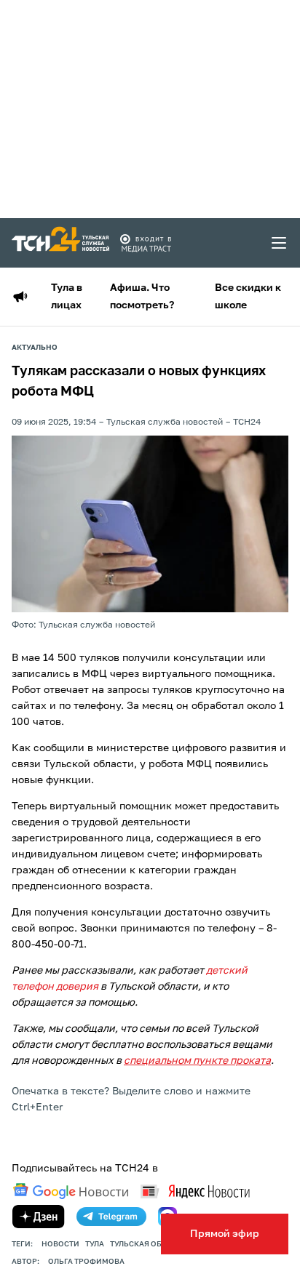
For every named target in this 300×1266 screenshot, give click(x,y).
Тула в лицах (66, 297)
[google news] (70, 1191)
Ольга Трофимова (86, 1261)
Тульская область (148, 1244)
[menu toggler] (279, 243)
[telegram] (111, 1216)
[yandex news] (195, 1191)
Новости (60, 1244)
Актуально (35, 347)
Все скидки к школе (248, 297)
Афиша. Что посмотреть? (142, 297)
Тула (94, 1244)
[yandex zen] (38, 1216)
